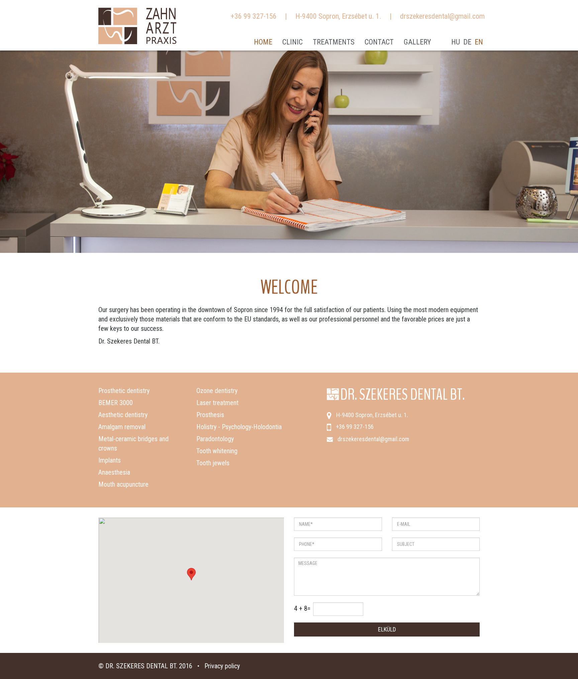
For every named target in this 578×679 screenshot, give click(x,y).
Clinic (292, 42)
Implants (109, 460)
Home (263, 42)
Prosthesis (210, 415)
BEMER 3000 (115, 403)
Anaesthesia (114, 472)
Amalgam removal (122, 427)
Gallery (417, 42)
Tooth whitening (216, 451)
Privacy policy (222, 666)
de (467, 42)
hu (455, 42)
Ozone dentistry (216, 391)
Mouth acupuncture (123, 484)
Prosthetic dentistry (124, 391)
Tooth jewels (212, 463)
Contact (379, 42)
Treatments (334, 42)
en (479, 42)
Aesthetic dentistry (123, 415)
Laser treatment (217, 403)
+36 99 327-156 (254, 16)
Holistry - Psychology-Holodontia (239, 427)
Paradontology (215, 439)
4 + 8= (302, 608)
